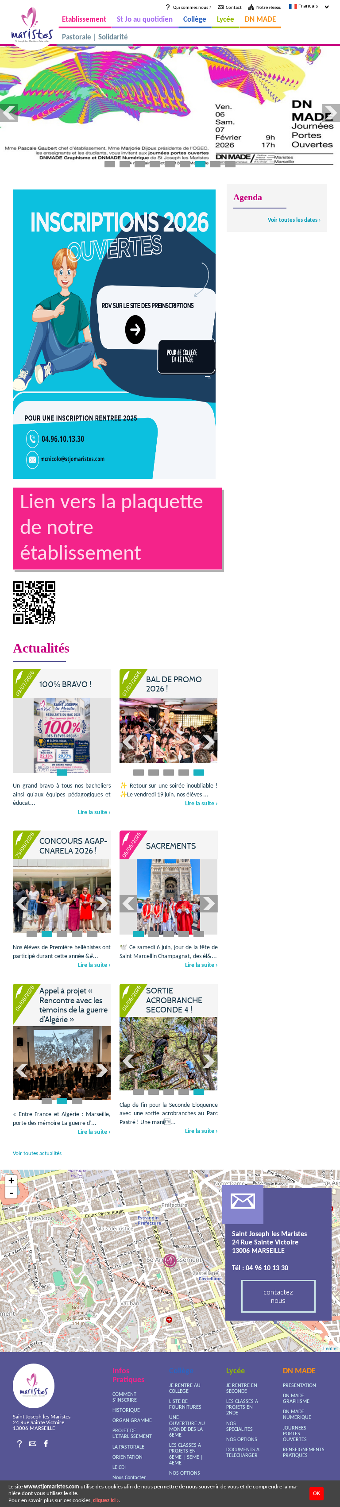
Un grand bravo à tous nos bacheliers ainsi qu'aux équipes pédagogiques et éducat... (62, 795)
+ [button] (11, 1180)
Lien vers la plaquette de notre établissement (111, 528)
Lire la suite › (94, 812)
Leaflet (330, 1348)
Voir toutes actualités (37, 1153)
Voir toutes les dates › (294, 220)
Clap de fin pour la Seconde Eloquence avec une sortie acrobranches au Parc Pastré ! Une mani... (168, 1114)
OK (316, 1493)
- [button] (11, 1192)
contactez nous (278, 1296)
